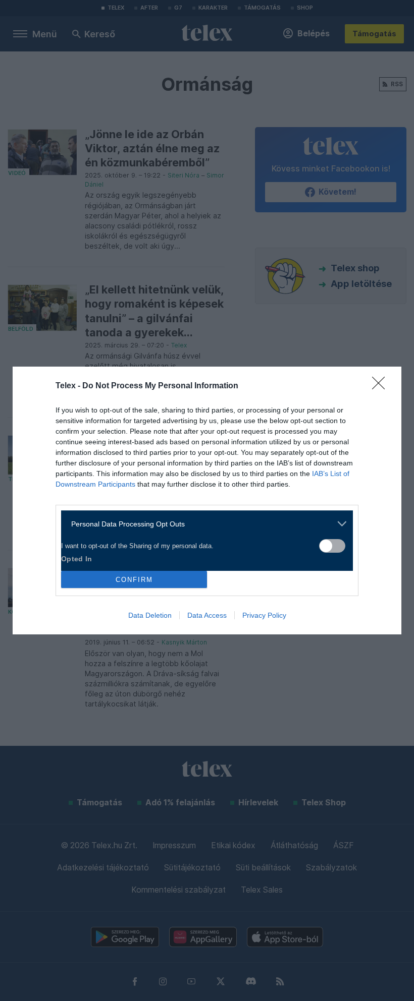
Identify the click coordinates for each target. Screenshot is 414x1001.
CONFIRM (134, 579)
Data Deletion (150, 615)
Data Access (207, 615)
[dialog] (207, 500)
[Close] (381, 386)
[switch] (332, 546)
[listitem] (203, 523)
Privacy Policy (264, 615)
